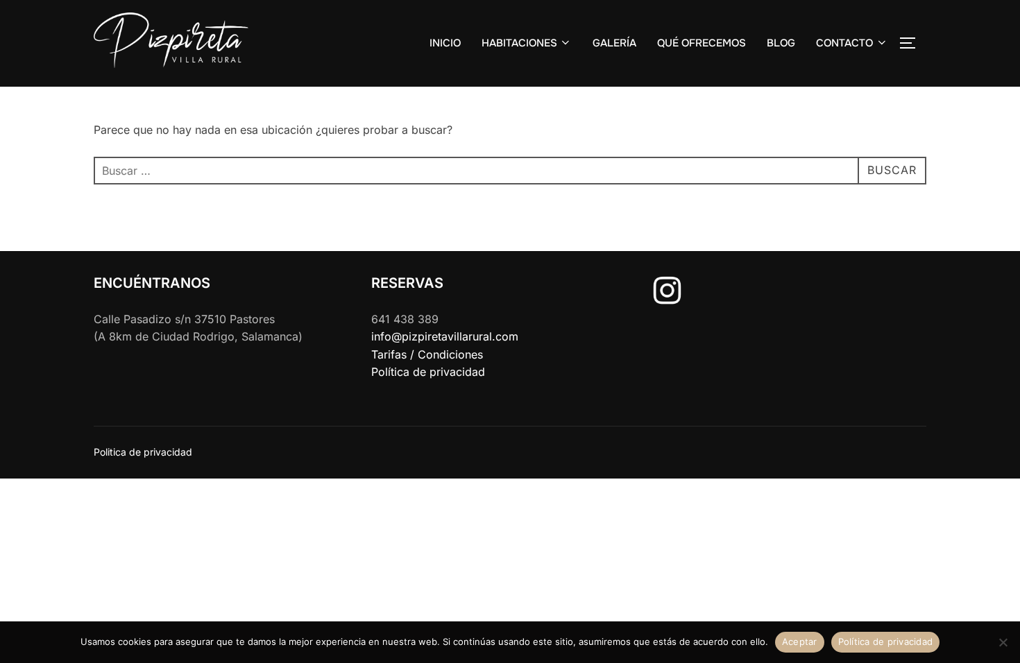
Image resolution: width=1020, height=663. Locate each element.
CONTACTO (844, 43)
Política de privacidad (428, 372)
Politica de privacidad (143, 452)
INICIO (445, 43)
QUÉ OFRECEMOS (701, 43)
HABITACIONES (519, 43)
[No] (1003, 642)
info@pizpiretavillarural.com (444, 336)
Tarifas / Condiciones (427, 354)
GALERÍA (614, 43)
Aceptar (799, 641)
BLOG (781, 43)
